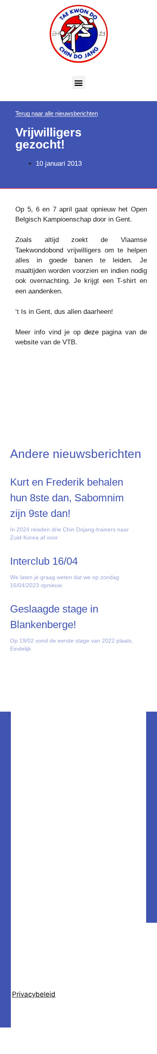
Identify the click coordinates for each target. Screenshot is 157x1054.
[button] (78, 82)
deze (91, 332)
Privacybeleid (34, 994)
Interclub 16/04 (44, 561)
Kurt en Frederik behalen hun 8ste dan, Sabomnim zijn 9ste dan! (67, 497)
